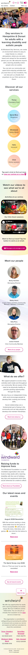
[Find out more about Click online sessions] (14, 161)
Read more (14, 537)
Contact (12, 6)
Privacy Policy (16, 650)
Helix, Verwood (21, 639)
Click (24, 613)
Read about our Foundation (11, 486)
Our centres (4, 6)
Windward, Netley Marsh (7, 640)
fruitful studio (16, 652)
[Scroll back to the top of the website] (21, 592)
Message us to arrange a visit (15, 248)
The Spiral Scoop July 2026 (14, 563)
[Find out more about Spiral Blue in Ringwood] (14, 116)
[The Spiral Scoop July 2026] (14, 552)
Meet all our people (14, 350)
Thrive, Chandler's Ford (7, 632)
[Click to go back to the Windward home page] (14, 600)
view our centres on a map (14, 174)
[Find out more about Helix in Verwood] (14, 146)
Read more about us (14, 417)
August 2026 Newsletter (14, 519)
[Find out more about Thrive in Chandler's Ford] (14, 101)
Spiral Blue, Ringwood (21, 632)
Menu (23, 6)
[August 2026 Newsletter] (14, 508)
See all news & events (14, 582)
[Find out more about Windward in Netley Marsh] (14, 131)
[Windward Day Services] (5, 2)
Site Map (10, 650)
